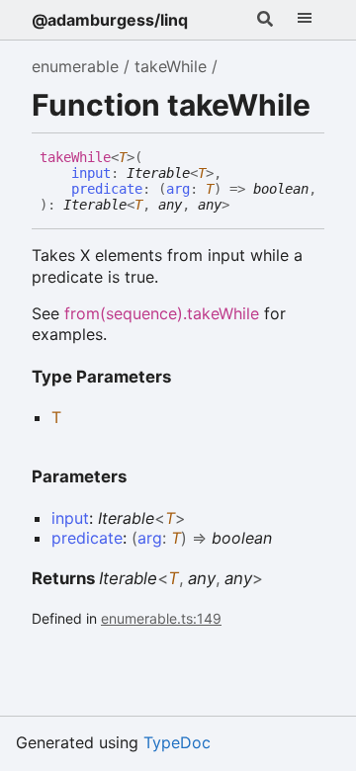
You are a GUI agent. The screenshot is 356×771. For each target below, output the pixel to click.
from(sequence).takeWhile (161, 313)
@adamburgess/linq (110, 20)
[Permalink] (244, 206)
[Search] (265, 20)
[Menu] (304, 20)
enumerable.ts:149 (161, 618)
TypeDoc (177, 742)
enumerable (75, 66)
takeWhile (170, 66)
